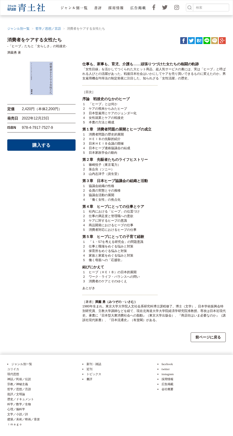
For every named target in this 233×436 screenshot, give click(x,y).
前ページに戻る (208, 337)
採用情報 (167, 379)
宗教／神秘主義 (17, 384)
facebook (167, 364)
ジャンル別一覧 (18, 28)
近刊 (89, 369)
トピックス (93, 374)
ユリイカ (13, 369)
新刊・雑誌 (93, 364)
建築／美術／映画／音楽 (23, 419)
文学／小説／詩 (17, 414)
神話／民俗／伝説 (19, 379)
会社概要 (167, 389)
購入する (41, 145)
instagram (168, 374)
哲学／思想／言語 (48, 28)
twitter (166, 369)
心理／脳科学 (16, 409)
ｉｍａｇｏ (14, 424)
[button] (74, 7)
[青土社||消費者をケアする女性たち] (199, 40)
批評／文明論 (16, 394)
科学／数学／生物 (19, 404)
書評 (89, 379)
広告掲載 (167, 384)
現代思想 (13, 374)
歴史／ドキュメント (20, 399)
